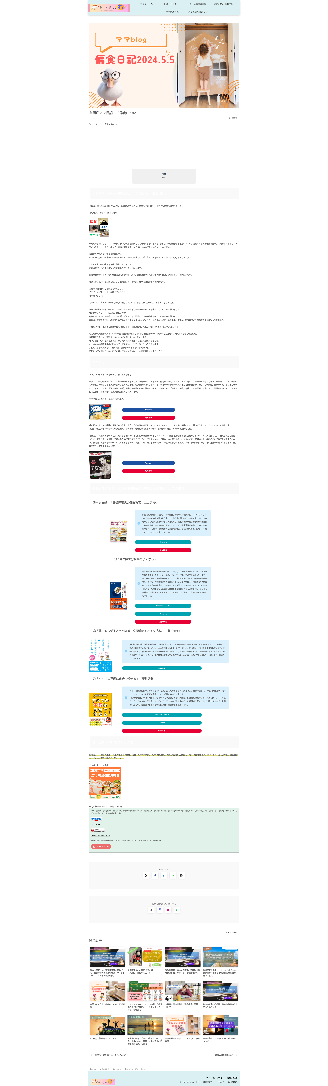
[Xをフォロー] (151, 910)
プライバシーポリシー (215, 1078)
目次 (164, 174)
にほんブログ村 (95, 824)
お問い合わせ (232, 1078)
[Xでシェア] (146, 875)
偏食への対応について (111, 858)
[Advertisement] (164, 147)
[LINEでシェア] (173, 875)
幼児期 (149, 858)
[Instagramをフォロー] (160, 910)
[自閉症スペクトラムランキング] (98, 830)
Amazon (148, 410)
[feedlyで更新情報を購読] (176, 910)
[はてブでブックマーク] (164, 875)
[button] (181, 875)
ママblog (95, 858)
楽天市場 (148, 418)
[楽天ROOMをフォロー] (168, 910)
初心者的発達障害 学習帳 (133, 858)
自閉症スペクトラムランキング (100, 835)
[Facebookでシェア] (155, 875)
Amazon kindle (163, 606)
